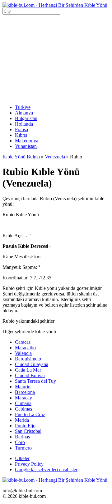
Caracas (22, 342)
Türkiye (22, 107)
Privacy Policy (29, 464)
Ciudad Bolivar (30, 375)
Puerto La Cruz (30, 414)
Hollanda (24, 124)
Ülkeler (22, 458)
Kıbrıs (21, 135)
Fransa (21, 129)
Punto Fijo (25, 425)
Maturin (22, 386)
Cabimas (23, 408)
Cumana (23, 403)
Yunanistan (26, 146)
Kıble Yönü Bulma (21, 156)
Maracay (23, 397)
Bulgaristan (26, 118)
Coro (20, 442)
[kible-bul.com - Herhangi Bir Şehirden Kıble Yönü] (54, 5)
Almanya (24, 112)
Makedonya (26, 140)
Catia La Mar (28, 370)
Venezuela (55, 156)
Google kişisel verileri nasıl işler (46, 469)
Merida (22, 420)
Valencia (23, 353)
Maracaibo (25, 347)
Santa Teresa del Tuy (35, 381)
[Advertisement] (56, 59)
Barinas (22, 436)
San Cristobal (28, 431)
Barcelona (25, 392)
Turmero (23, 447)
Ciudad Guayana (31, 364)
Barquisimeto (28, 358)
